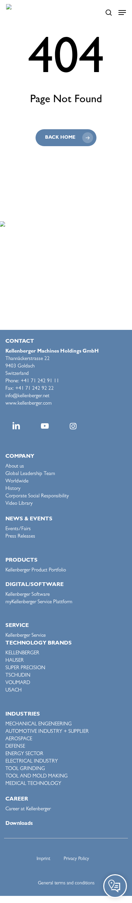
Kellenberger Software (27, 594)
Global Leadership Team (30, 474)
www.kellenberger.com (28, 403)
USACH (13, 690)
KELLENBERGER (22, 653)
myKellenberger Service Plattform (38, 602)
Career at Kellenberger (28, 809)
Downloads (19, 824)
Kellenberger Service (25, 635)
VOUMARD (17, 683)
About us (14, 466)
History (12, 489)
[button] (122, 12)
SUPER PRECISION (25, 668)
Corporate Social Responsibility (37, 496)
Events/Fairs (18, 529)
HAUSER (14, 660)
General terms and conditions (66, 883)
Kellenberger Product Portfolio (35, 570)
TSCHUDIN (17, 675)
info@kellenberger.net (27, 396)
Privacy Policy (76, 859)
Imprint (43, 859)
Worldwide (16, 481)
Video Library (18, 503)
